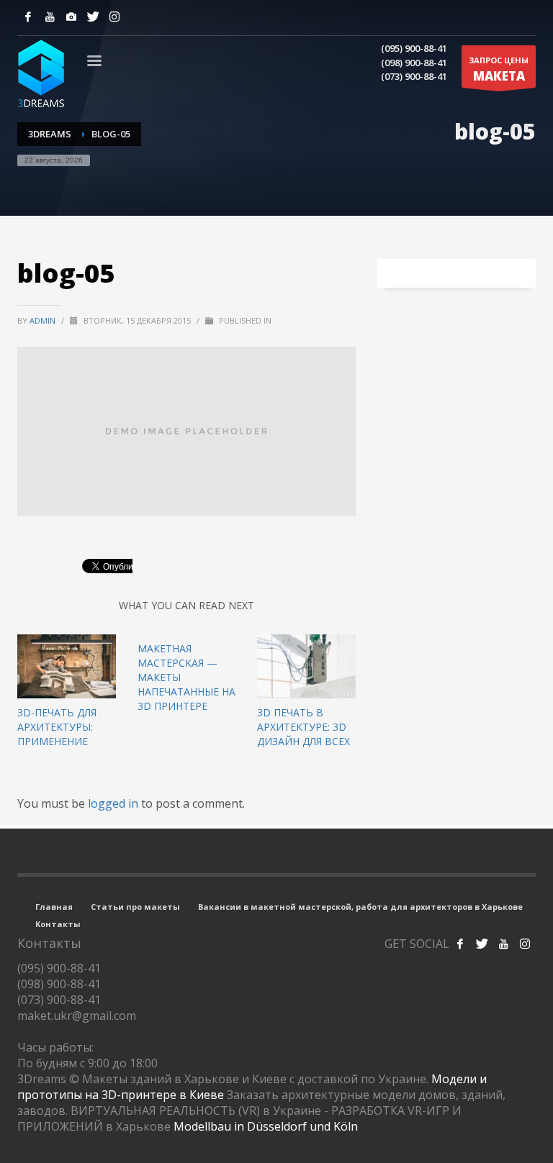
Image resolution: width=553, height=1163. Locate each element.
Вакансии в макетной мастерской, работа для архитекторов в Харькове (360, 906)
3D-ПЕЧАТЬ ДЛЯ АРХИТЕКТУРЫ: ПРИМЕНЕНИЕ (56, 727)
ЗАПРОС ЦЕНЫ (499, 69)
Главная (54, 906)
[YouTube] (49, 16)
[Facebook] (28, 16)
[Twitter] (93, 16)
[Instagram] (71, 16)
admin (44, 320)
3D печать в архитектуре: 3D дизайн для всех (303, 727)
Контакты (58, 923)
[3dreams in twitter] (482, 943)
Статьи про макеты (135, 906)
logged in (114, 803)
